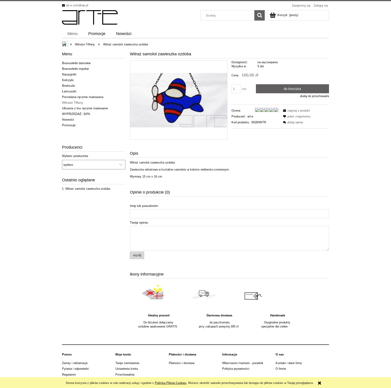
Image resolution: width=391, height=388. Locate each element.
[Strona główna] (90, 17)
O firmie (281, 368)
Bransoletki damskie (76, 63)
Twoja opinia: (139, 222)
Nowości (68, 119)
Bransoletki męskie (75, 68)
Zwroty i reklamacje (75, 363)
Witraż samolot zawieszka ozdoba (87, 188)
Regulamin (69, 374)
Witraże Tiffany (72, 102)
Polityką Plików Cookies (170, 383)
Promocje (69, 125)
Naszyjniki (69, 74)
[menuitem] (72, 33)
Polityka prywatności (235, 368)
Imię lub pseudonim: (144, 206)
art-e (250, 116)
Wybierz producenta (75, 156)
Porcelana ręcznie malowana (82, 97)
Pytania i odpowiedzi (75, 368)
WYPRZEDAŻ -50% (76, 114)
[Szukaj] (259, 15)
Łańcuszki (69, 91)
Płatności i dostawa (181, 363)
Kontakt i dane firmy (289, 363)
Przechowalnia (124, 374)
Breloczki (68, 85)
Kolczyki (68, 80)
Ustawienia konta (126, 368)
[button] (295, 110)
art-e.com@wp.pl (77, 5)
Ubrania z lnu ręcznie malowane (85, 108)
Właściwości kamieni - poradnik (242, 363)
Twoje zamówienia (127, 363)
